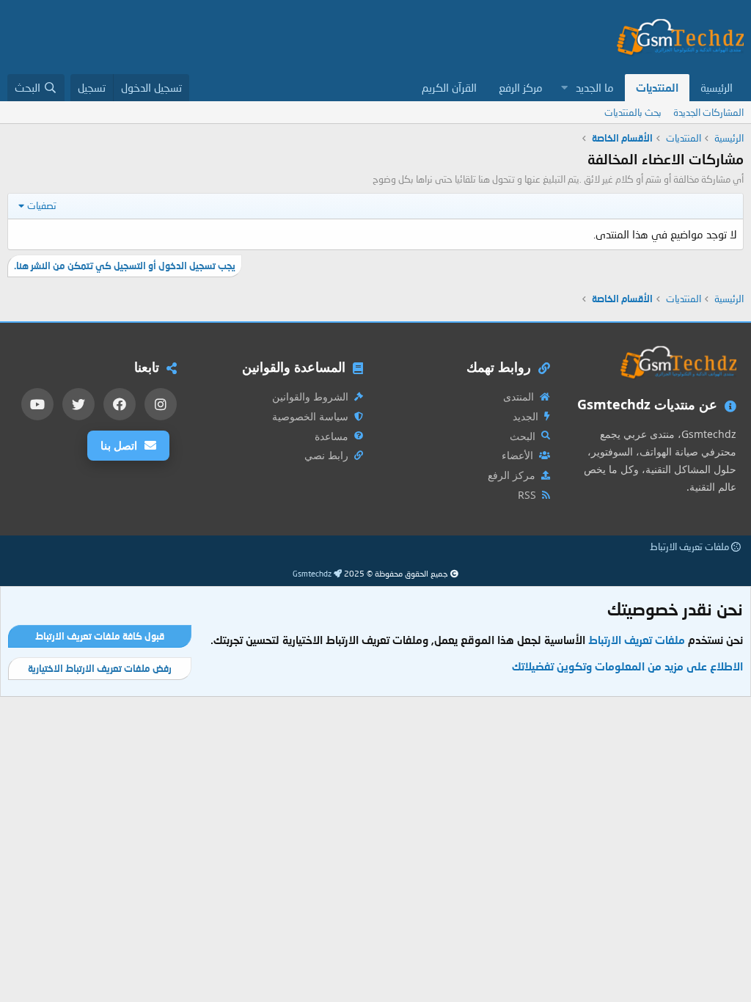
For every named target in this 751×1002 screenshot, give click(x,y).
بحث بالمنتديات (633, 112)
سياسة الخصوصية (310, 416)
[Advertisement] (274, 37)
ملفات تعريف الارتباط (690, 546)
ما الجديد (595, 87)
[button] (564, 87)
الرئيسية (716, 87)
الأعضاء (517, 455)
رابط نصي (326, 455)
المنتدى (518, 396)
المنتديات (657, 87)
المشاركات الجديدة (708, 112)
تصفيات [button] (41, 205)
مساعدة (331, 436)
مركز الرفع (521, 87)
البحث (522, 436)
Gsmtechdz (313, 573)
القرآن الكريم (449, 87)
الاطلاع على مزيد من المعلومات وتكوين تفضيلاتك (627, 666)
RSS (527, 495)
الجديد (525, 416)
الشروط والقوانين (310, 396)
